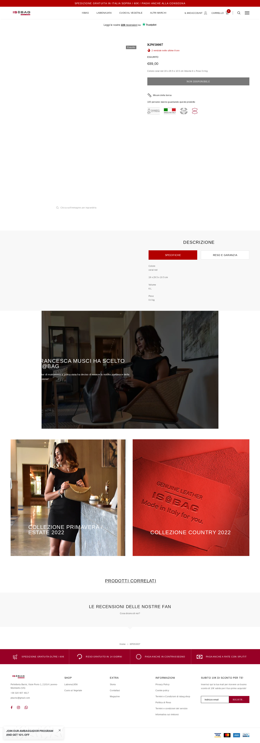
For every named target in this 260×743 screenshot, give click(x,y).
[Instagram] (18, 707)
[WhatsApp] (26, 707)
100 (149, 102)
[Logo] (37, 13)
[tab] (130, 580)
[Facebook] (11, 707)
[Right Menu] (247, 12)
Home (123, 644)
